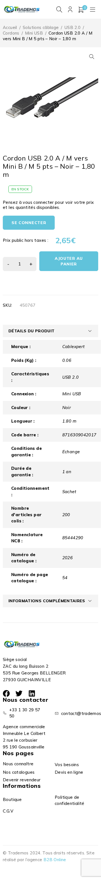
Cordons (11, 33)
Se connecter (29, 222)
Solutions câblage (41, 27)
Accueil (10, 27)
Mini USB (34, 33)
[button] (92, 56)
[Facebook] (6, 693)
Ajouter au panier (69, 261)
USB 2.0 (73, 27)
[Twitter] (18, 693)
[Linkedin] (31, 693)
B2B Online (54, 859)
